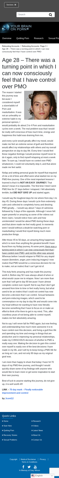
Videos (36, 426)
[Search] (50, 15)
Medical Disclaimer (28, 459)
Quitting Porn (22, 38)
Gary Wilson (35, 470)
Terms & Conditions (29, 462)
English (39, 475)
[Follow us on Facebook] (23, 467)
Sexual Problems (10, 440)
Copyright (13, 459)
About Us (36, 435)
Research (38, 38)
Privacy (43, 459)
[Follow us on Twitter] (29, 467)
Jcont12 (9, 398)
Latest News (38, 430)
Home (6, 421)
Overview (6, 38)
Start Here (8, 426)
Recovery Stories (10, 435)
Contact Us (37, 440)
